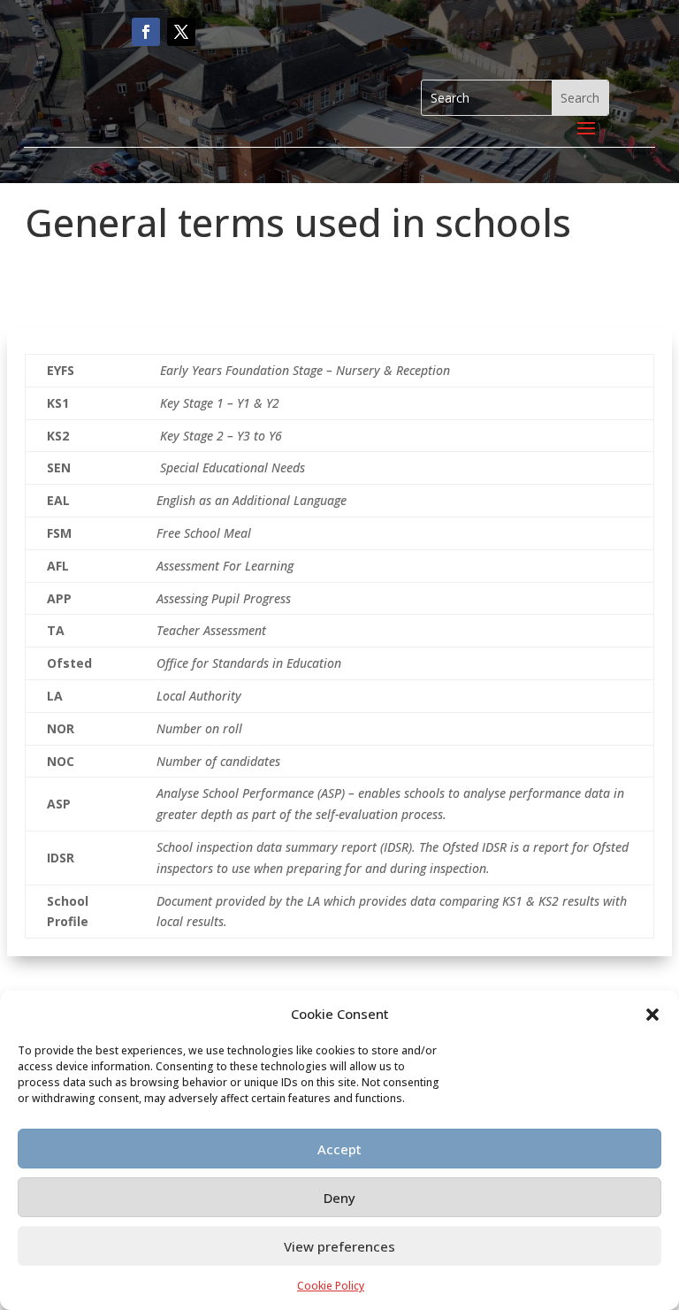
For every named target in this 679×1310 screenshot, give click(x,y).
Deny (339, 1198)
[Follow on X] (181, 32)
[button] (652, 1014)
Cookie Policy (330, 1285)
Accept (339, 1149)
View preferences (339, 1246)
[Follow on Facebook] (146, 32)
